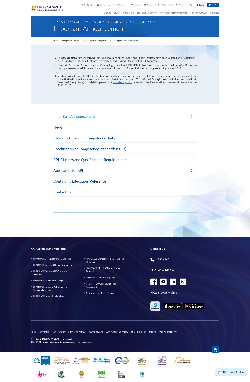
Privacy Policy (138, 332)
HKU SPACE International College (48, 296)
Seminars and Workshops (118, 5)
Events (102, 5)
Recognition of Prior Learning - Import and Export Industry (87, 40)
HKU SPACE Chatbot (234, 372)
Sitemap (153, 332)
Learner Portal (153, 5)
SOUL (163, 5)
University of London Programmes (101, 277)
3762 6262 (162, 259)
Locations (137, 5)
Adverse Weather (176, 5)
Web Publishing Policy (117, 332)
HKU (83, 5)
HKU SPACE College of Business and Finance (53, 259)
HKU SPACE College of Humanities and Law (53, 265)
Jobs (33, 332)
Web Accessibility (168, 332)
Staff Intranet (96, 332)
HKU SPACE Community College (48, 280)
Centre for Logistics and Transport (101, 293)
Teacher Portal (78, 332)
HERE (143, 60)
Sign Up (214, 5)
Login (201, 5)
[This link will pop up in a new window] (172, 306)
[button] (191, 5)
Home (55, 40)
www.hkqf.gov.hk (122, 82)
